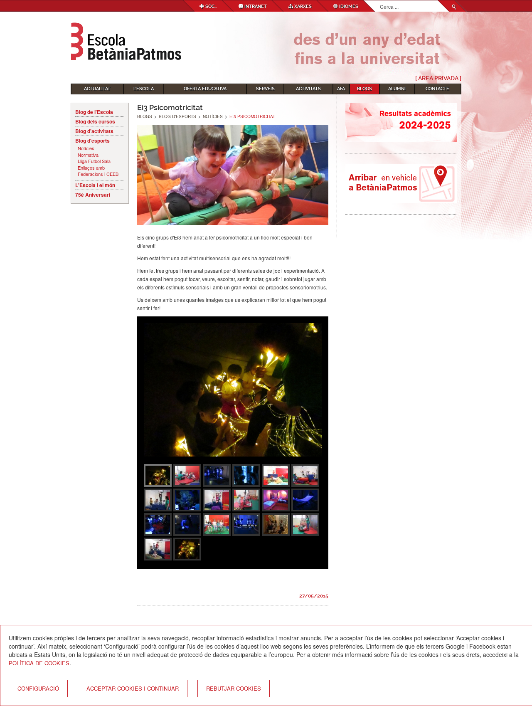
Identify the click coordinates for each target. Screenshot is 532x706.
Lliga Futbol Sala (94, 161)
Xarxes (302, 6)
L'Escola (143, 88)
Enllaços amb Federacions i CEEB (98, 171)
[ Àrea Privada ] (438, 78)
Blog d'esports (92, 140)
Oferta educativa (205, 88)
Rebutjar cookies (233, 688)
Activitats (308, 88)
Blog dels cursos (95, 121)
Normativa (88, 155)
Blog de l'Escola (94, 112)
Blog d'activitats (94, 131)
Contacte (437, 88)
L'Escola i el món (95, 185)
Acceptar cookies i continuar (132, 688)
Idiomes (348, 6)
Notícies (86, 148)
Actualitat (97, 88)
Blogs (364, 88)
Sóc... (210, 6)
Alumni (397, 88)
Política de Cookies (39, 663)
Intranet (255, 6)
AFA (341, 88)
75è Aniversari (92, 194)
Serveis (265, 88)
